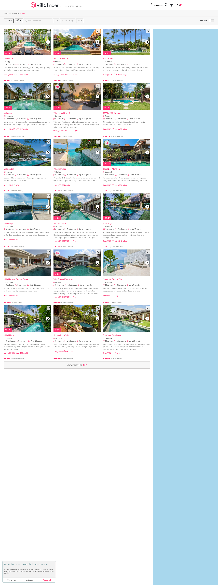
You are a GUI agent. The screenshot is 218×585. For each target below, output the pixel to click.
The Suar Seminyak (112, 335)
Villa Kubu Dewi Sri (62, 113)
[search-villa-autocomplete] (166, 5)
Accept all (47, 580)
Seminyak (108, 172)
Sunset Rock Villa (61, 335)
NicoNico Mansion (111, 169)
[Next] (48, 42)
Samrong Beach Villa (112, 279)
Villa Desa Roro (60, 59)
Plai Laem (58, 172)
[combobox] (39, 21)
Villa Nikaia (9, 335)
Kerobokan (9, 116)
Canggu (8, 62)
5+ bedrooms (10, 64)
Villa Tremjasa (59, 169)
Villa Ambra (9, 169)
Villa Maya (8, 223)
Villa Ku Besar (59, 223)
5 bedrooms (59, 64)
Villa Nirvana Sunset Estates (16, 279)
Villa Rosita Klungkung (63, 279)
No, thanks (29, 580)
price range (69, 21)
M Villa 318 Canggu (112, 113)
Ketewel (58, 282)
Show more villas (77, 365)
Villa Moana (9, 59)
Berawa (58, 62)
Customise (11, 580)
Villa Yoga (107, 223)
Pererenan (108, 62)
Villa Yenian (108, 59)
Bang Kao (58, 338)
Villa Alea (8, 113)
